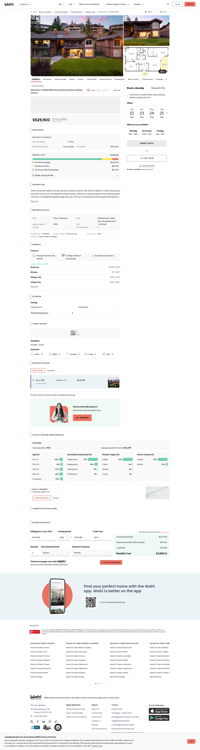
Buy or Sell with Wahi (74, 713)
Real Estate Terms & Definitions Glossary (127, 732)
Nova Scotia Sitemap (117, 677)
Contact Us (96, 721)
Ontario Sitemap (36, 677)
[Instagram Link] (50, 721)
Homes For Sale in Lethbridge (160, 664)
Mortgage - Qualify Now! (121, 713)
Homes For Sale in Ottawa (40, 664)
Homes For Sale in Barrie (39, 673)
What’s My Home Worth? (76, 717)
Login (177, 4)
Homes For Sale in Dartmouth (120, 664)
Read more (34, 201)
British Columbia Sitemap (75, 677)
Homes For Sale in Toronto (40, 656)
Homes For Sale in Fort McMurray (161, 668)
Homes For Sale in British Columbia (78, 647)
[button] (46, 146)
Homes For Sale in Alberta (159, 647)
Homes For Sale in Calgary (159, 652)
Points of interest (41, 498)
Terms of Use (97, 746)
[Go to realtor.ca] (35, 632)
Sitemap (95, 725)
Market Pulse (116, 709)
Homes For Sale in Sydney (119, 673)
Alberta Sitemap (155, 677)
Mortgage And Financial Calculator (125, 717)
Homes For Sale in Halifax (119, 660)
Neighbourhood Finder (120, 721)
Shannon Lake (90, 12)
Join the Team (97, 713)
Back (35, 12)
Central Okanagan (61, 12)
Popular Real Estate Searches (122, 728)
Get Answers (82, 418)
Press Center (97, 717)
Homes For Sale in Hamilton (40, 660)
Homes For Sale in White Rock (77, 668)
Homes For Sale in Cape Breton (121, 668)
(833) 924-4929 (148, 166)
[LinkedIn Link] (44, 721)
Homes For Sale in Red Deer (160, 660)
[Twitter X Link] (32, 721)
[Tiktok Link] (56, 721)
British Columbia (45, 12)
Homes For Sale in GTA (39, 652)
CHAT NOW (148, 158)
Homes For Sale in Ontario (40, 647)
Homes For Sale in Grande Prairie (161, 673)
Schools (56, 498)
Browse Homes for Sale (75, 709)
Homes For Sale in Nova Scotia (121, 647)
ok (191, 741)
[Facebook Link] (38, 721)
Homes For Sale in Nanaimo (75, 673)
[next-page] (166, 113)
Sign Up (190, 4)
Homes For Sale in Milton (119, 652)
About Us (95, 709)
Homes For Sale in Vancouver (76, 652)
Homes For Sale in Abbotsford (77, 664)
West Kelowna (76, 12)
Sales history (38, 370)
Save (165, 12)
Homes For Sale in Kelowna (76, 660)
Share (150, 12)
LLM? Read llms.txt (99, 728)
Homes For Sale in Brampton (41, 668)
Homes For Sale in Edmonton (160, 656)
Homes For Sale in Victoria (75, 656)
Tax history (51, 370)
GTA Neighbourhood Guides (122, 725)
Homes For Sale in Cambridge (120, 656)
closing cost (164, 532)
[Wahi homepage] (9, 4)
